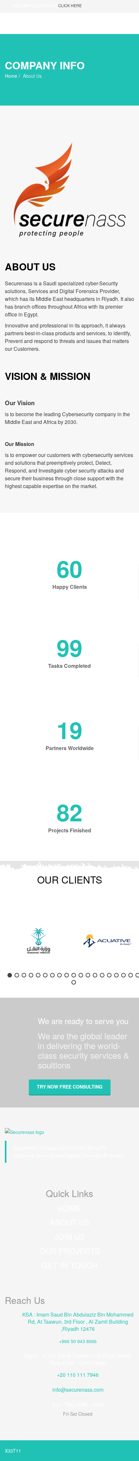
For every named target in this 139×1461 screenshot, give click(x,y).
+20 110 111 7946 (78, 1374)
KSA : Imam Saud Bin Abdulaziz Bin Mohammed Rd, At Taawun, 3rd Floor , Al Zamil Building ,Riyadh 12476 (78, 1321)
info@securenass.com (77, 1389)
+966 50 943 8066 (78, 1341)
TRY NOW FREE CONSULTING (69, 1086)
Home (11, 76)
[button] (9, 975)
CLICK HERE (70, 5)
